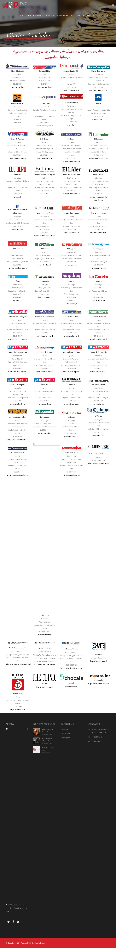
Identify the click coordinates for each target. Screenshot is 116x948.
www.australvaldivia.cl (71, 90)
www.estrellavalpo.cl (17, 404)
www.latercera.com (71, 436)
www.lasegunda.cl (44, 433)
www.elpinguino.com (71, 265)
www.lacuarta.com (98, 300)
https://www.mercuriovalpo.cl (98, 464)
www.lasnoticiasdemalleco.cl (17, 439)
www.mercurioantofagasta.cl (44, 236)
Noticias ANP (65, 733)
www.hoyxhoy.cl (71, 303)
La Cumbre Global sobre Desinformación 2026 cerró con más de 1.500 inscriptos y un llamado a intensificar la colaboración (48, 748)
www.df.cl (17, 123)
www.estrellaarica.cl (71, 336)
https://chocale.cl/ (71, 687)
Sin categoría (65, 737)
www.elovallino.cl (44, 265)
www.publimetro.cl (44, 635)
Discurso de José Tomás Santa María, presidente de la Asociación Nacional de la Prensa (48, 730)
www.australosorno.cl (71, 232)
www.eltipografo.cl (44, 297)
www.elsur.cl (17, 300)
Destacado (64, 729)
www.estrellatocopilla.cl (98, 371)
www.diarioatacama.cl (18, 158)
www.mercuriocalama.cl (98, 232)
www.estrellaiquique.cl (44, 371)
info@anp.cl (96, 741)
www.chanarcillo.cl (17, 87)
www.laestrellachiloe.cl (98, 339)
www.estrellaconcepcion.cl (17, 371)
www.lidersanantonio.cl (71, 194)
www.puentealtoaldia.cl (71, 475)
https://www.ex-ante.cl (98, 661)
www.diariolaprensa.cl (71, 404)
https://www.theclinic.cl (44, 687)
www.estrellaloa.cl (44, 404)
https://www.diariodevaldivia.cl (45, 664)
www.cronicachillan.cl (44, 87)
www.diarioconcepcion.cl (98, 90)
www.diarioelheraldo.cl (71, 161)
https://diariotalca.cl (17, 710)
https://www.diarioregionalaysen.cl (18, 664)
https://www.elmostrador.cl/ (98, 684)
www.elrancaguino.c (98, 268)
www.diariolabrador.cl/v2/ (98, 158)
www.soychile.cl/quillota (71, 371)
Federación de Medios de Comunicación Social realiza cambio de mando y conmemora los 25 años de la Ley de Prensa (48, 739)
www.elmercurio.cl (17, 229)
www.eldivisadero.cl (44, 158)
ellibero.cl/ (17, 197)
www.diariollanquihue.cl (44, 126)
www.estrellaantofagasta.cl (18, 339)
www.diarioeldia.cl (98, 119)
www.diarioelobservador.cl (17, 268)
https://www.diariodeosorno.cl (71, 668)
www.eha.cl (71, 125)
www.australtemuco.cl (44, 336)
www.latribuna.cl (98, 404)
